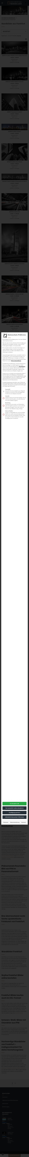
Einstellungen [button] (22, 366)
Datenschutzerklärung (16, 360)
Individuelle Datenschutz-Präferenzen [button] (14, 817)
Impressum (23, 822)
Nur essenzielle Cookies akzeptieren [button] (14, 808)
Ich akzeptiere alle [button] (14, 803)
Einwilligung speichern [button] (14, 812)
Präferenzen (5, 822)
